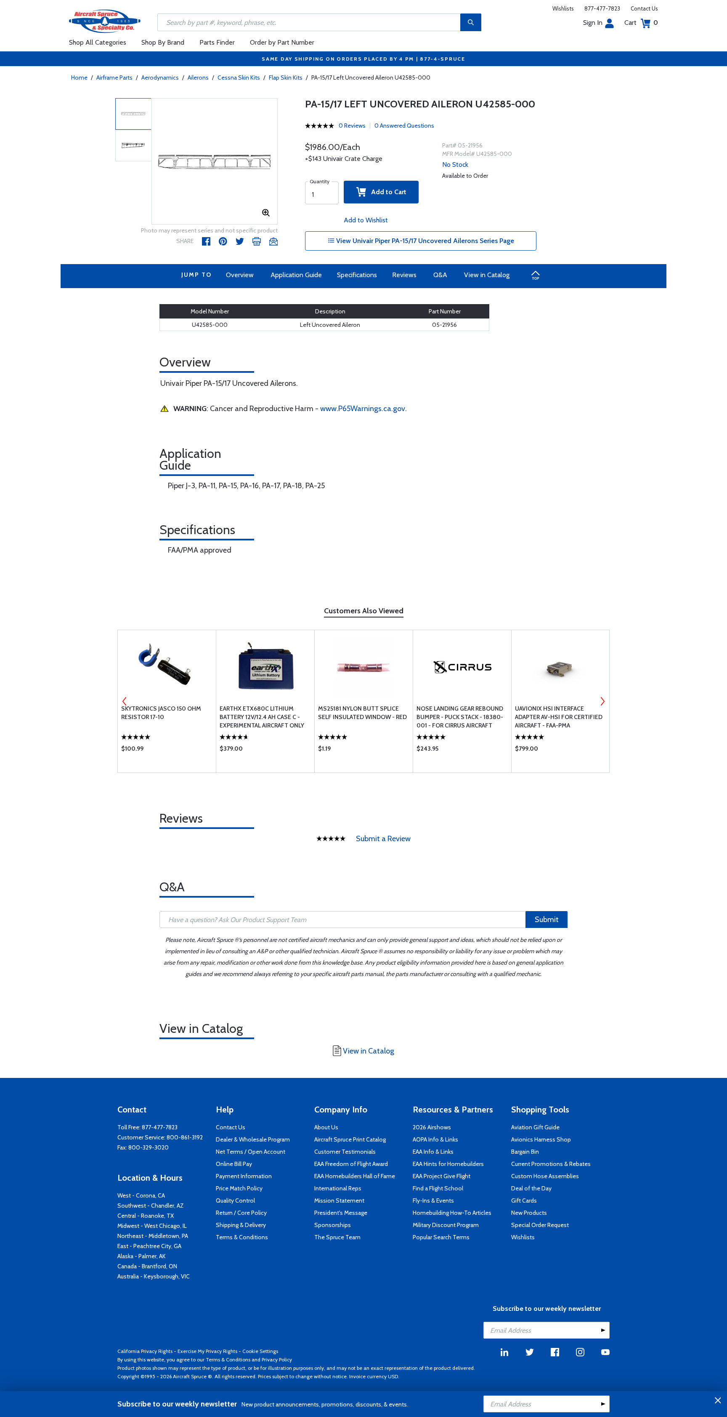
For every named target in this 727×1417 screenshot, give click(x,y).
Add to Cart (386, 192)
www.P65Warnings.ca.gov (362, 408)
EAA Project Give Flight (441, 1176)
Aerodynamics (160, 77)
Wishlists (563, 8)
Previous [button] (124, 701)
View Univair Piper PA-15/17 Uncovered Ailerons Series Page (424, 241)
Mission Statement (339, 1200)
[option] (214, 162)
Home (79, 77)
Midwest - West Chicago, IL (152, 1226)
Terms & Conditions (242, 1237)
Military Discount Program (446, 1225)
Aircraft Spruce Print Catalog (350, 1139)
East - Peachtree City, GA (149, 1246)
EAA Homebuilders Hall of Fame (354, 1176)
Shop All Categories (97, 42)
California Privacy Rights (144, 1351)
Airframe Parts (114, 77)
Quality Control (235, 1200)
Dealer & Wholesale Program (253, 1139)
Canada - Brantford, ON (147, 1266)
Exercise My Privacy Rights (207, 1351)
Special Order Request (540, 1225)
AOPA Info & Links (435, 1139)
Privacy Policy (277, 1359)
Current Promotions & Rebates (551, 1164)
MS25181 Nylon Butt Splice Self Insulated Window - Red (362, 713)
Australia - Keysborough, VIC (153, 1276)
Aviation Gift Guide (535, 1127)
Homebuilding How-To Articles (452, 1212)
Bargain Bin (525, 1151)
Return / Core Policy (241, 1212)
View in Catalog (486, 275)
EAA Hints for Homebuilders (448, 1164)
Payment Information (244, 1176)
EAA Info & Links (433, 1151)
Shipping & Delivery (241, 1225)
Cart (641, 23)
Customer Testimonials (345, 1151)
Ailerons (198, 77)
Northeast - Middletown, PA (152, 1236)
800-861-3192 (185, 1137)
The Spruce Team (337, 1237)
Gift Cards (524, 1200)
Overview (240, 275)
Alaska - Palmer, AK (141, 1256)
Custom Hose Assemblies (545, 1176)
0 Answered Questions (404, 125)
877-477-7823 (602, 8)
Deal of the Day (531, 1188)
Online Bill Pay (234, 1164)
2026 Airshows (432, 1127)
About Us (326, 1127)
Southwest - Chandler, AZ (150, 1205)
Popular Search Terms (441, 1237)
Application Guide (296, 275)
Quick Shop (167, 750)
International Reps (337, 1188)
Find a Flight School (438, 1188)
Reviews (404, 275)
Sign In (592, 23)
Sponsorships (332, 1225)
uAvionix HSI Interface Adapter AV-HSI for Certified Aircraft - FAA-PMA (558, 717)
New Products (529, 1212)
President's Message (340, 1212)
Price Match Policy (239, 1188)
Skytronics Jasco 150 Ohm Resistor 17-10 (161, 713)
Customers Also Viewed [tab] (363, 610)
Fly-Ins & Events (433, 1200)
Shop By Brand (162, 42)
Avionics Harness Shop (541, 1139)
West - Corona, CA (141, 1195)
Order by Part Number (282, 42)
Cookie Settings (260, 1351)
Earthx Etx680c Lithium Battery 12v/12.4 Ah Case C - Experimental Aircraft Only (262, 717)
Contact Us (644, 8)
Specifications (357, 275)
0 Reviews (352, 125)
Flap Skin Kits (285, 77)
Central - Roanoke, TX (145, 1215)
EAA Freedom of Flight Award (351, 1164)
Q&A (440, 275)
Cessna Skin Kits (239, 77)
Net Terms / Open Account (250, 1151)
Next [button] (602, 701)
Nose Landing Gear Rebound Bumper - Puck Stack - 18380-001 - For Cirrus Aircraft (460, 717)
